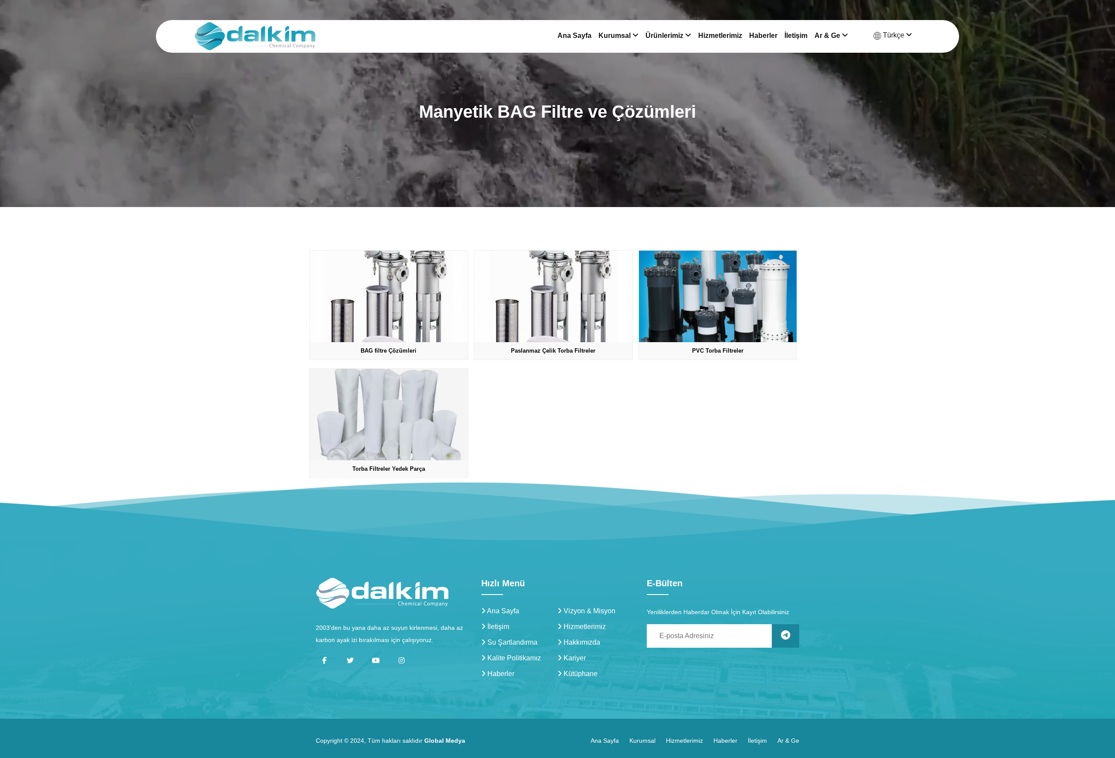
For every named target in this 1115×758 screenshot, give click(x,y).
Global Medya (444, 740)
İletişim (796, 35)
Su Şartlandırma (511, 642)
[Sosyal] (324, 660)
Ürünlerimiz (665, 35)
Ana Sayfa (574, 35)
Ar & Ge (828, 35)
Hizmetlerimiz (720, 35)
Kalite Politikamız (513, 658)
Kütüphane (580, 673)
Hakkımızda (581, 642)
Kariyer (574, 658)
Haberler (763, 35)
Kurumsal (615, 35)
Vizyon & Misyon (588, 611)
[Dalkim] (382, 593)
